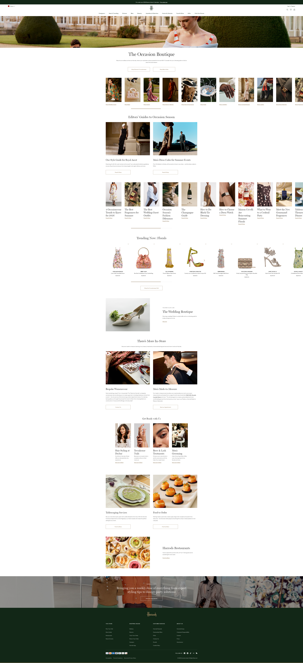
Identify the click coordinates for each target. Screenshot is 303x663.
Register (293, 6)
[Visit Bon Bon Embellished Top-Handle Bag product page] (144, 244)
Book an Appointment (165, 407)
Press (178, 639)
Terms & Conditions (118, 658)
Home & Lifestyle (167, 13)
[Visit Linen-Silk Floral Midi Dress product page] (118, 244)
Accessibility (109, 658)
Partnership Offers (157, 632)
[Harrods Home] (151, 8)
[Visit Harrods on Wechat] (196, 653)
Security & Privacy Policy (130, 658)
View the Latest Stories (151, 598)
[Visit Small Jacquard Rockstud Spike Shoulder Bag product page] (247, 244)
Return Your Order (134, 639)
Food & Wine (180, 13)
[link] (128, 314)
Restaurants (109, 635)
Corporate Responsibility (183, 632)
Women (124, 13)
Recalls (155, 642)
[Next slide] (204, 91)
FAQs (154, 635)
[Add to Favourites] (128, 244)
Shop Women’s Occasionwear (138, 69)
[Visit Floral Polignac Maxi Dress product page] (169, 244)
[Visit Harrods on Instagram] (187, 653)
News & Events (109, 639)
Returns (131, 632)
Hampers (131, 642)
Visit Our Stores (199, 13)
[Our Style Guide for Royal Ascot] (128, 138)
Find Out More (118, 526)
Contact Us (118, 407)
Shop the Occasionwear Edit (151, 288)
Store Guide (109, 632)
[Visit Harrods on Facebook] (184, 653)
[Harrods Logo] (151, 614)
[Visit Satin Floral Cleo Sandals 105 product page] (273, 244)
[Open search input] (287, 9)
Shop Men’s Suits (164, 69)
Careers (179, 635)
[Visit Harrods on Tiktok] (190, 653)
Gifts (189, 13)
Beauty (139, 13)
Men (132, 13)
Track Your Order (133, 635)
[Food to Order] (175, 491)
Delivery (131, 629)
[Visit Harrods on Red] (193, 653)
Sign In (288, 6)
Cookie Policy (156, 645)
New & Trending (113, 13)
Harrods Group (180, 629)
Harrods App (132, 645)
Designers (102, 13)
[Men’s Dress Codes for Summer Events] (175, 138)
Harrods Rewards (157, 629)
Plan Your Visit (109, 629)
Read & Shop (118, 172)
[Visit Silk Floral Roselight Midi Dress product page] (221, 244)
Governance (180, 642)
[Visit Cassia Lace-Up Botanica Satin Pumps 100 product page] (195, 244)
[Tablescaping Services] (128, 491)
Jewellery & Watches (152, 13)
